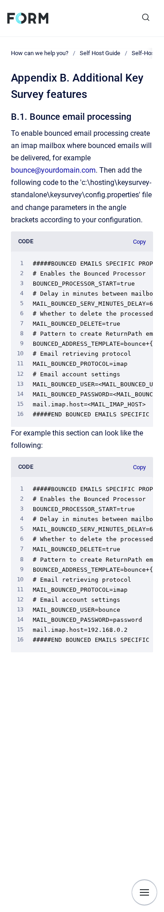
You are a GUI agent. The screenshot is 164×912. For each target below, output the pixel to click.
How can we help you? (39, 53)
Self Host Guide (100, 53)
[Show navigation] (144, 892)
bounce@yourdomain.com (53, 170)
